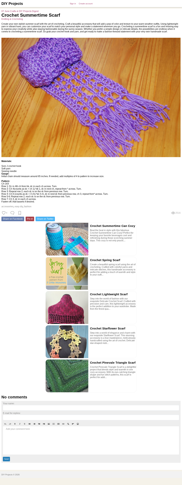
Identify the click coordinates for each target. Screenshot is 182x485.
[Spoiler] (68, 424)
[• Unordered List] (29, 424)
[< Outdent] (39, 424)
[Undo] (5, 424)
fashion (27, 206)
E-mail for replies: (11, 413)
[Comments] (12, 213)
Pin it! (30, 219)
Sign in (73, 3)
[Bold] (15, 424)
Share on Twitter (45, 219)
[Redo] (10, 424)
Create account (86, 3)
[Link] (63, 424)
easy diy (19, 206)
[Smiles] (77, 424)
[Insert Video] (53, 424)
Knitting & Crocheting (12, 19)
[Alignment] (73, 424)
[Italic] (19, 424)
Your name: (8, 403)
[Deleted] (24, 424)
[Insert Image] (48, 424)
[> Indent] (44, 424)
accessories (7, 206)
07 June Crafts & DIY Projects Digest (20, 11)
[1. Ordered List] (34, 424)
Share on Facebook (13, 219)
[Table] (58, 424)
